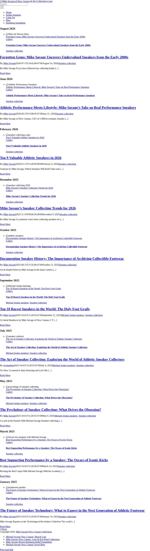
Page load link (6, 549)
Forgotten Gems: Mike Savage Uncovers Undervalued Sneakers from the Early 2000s (45, 36)
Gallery (9, 39)
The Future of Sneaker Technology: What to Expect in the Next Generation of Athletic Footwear (50, 490)
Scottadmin (8, 365)
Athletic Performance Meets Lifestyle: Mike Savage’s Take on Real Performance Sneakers (47, 87)
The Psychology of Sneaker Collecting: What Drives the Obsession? (37, 389)
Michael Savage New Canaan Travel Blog (25, 544)
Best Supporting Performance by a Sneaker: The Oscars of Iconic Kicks (39, 440)
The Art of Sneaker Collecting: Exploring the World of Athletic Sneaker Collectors (44, 339)
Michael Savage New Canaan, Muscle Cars (26, 537)
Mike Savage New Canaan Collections (34, 532)
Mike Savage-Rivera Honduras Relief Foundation (29, 542)
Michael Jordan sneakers (17, 303)
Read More (5, 73)
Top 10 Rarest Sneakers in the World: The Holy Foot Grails (33, 288)
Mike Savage (9, 63)
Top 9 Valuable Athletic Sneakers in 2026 (25, 137)
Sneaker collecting (14, 51)
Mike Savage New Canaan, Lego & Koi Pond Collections (33, 539)
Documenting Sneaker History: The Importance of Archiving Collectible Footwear (44, 238)
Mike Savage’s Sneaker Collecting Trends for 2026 (29, 188)
